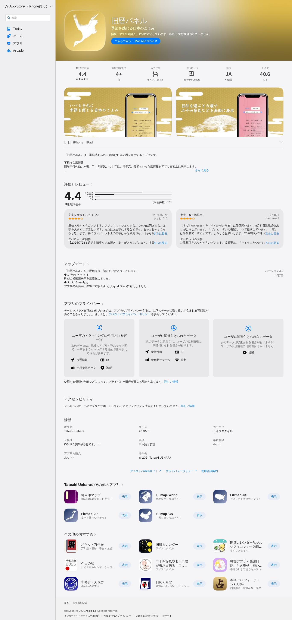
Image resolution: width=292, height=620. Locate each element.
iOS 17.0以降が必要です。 (80, 444)
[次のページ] (288, 112)
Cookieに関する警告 (147, 616)
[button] (28, 29)
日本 (66, 603)
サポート (167, 616)
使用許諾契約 (209, 471)
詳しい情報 (171, 381)
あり (67, 457)
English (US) (80, 603)
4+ (215, 444)
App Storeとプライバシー (117, 616)
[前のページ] (60, 112)
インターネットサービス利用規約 (81, 616)
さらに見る (202, 170)
